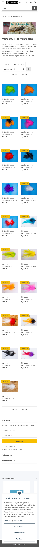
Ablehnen (19, 539)
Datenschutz (18, 520)
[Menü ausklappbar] (3, 1)
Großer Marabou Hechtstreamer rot (8, 166)
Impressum (7, 520)
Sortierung (18, 64)
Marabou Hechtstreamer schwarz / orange (27, 331)
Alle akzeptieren (19, 526)
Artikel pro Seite (10, 69)
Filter (7, 64)
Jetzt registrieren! (15, 449)
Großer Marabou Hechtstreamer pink (28, 133)
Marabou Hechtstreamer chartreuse (7, 265)
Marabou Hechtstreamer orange (7, 298)
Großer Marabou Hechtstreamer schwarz (27, 166)
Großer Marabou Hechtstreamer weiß (28, 199)
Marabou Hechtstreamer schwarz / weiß (7, 364)
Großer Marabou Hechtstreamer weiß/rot (8, 232)
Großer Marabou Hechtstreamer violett (9, 199)
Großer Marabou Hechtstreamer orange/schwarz (8, 133)
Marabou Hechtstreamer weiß (9, 397)
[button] (27, 2)
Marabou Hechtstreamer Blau (28, 232)
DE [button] (20, 2)
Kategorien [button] (7, 455)
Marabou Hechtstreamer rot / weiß (9, 331)
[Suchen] (34, 8)
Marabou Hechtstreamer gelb (28, 265)
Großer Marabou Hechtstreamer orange (27, 100)
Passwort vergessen (9, 446)
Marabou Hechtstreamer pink (28, 298)
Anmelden (19, 441)
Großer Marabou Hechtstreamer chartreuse (8, 100)
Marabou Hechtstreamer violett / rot (29, 364)
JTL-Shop (23, 544)
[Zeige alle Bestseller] (36, 478)
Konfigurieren (19, 532)
